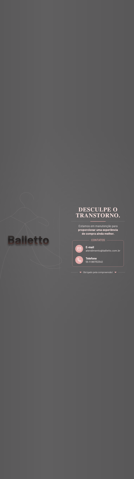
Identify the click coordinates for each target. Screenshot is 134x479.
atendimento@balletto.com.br (103, 250)
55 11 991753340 (94, 261)
